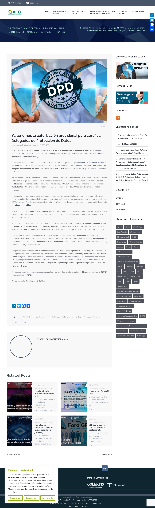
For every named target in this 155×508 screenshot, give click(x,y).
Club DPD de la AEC (138, 11)
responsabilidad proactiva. (127, 316)
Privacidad (138, 296)
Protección (121, 301)
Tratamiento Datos (137, 331)
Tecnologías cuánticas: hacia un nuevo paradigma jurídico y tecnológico (131, 151)
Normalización (122, 286)
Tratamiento (122, 331)
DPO (25, 322)
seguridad (130, 321)
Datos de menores (124, 252)
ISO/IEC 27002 (135, 276)
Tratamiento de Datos (125, 336)
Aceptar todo (48, 498)
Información (121, 276)
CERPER (26, 317)
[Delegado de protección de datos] (16, 12)
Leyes (119, 281)
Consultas (83, 506)
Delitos (120, 266)
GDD (139, 271)
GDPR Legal (120, 204)
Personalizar (15, 498)
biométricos (137, 227)
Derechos (139, 266)
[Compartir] (152, 29)
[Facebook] (152, 24)
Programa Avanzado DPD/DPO (60, 12)
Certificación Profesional (60, 317)
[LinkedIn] (152, 15)
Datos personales (123, 257)
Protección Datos (135, 301)
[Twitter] (152, 19)
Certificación (40, 317)
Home (47, 11)
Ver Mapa (106, 503)
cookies (120, 247)
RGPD (142, 316)
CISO (134, 237)
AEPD (127, 227)
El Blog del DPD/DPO (123, 12)
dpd (16, 322)
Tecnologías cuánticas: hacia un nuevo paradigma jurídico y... (44, 429)
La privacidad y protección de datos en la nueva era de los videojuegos (131, 136)
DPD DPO (45, 145)
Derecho (129, 266)
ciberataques (135, 232)
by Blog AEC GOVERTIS (43, 388)
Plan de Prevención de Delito (128, 291)
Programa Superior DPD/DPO (79, 12)
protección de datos (124, 306)
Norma (135, 281)
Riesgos (120, 321)
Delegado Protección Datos (86, 317)
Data (128, 247)
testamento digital (124, 326)
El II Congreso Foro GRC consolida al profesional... (98, 427)
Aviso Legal (73, 506)
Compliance (121, 242)
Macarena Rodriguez (30, 145)
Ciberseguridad (123, 237)
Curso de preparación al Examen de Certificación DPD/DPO (102, 12)
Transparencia (140, 326)
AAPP (119, 227)
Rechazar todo (31, 498)
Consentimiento (135, 242)
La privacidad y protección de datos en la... (44, 393)
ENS (132, 271)
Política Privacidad (124, 296)
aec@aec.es (34, 3)
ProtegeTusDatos (124, 311)
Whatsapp (141, 336)
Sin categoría (121, 210)
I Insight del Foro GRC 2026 (126, 144)
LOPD (127, 281)
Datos (136, 247)
